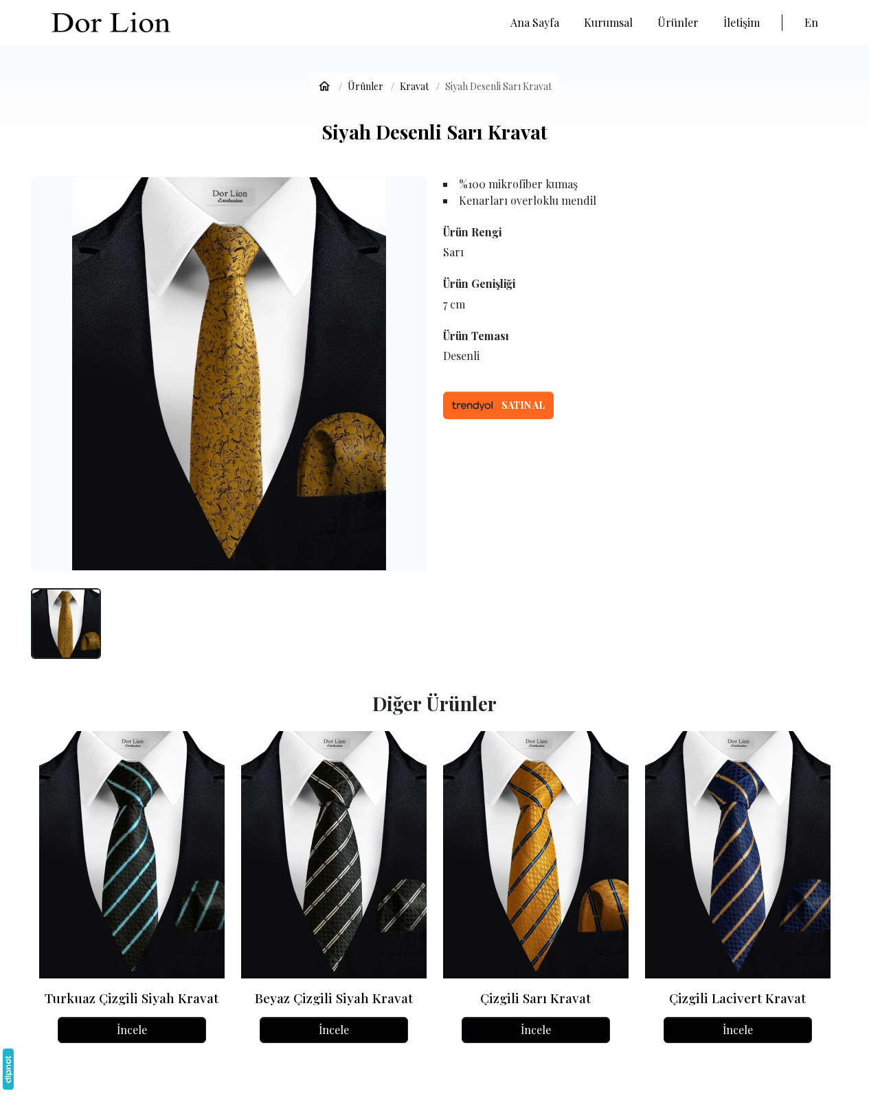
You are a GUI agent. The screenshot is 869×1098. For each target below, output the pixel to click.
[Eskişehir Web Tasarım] (8, 1069)
